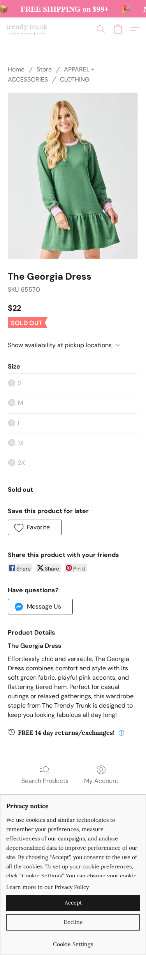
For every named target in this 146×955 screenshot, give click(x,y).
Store (44, 69)
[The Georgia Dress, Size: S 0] (73, 175)
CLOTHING (75, 79)
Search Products (45, 781)
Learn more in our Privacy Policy (47, 887)
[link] (73, 941)
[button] (27, 29)
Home (16, 69)
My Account (101, 781)
